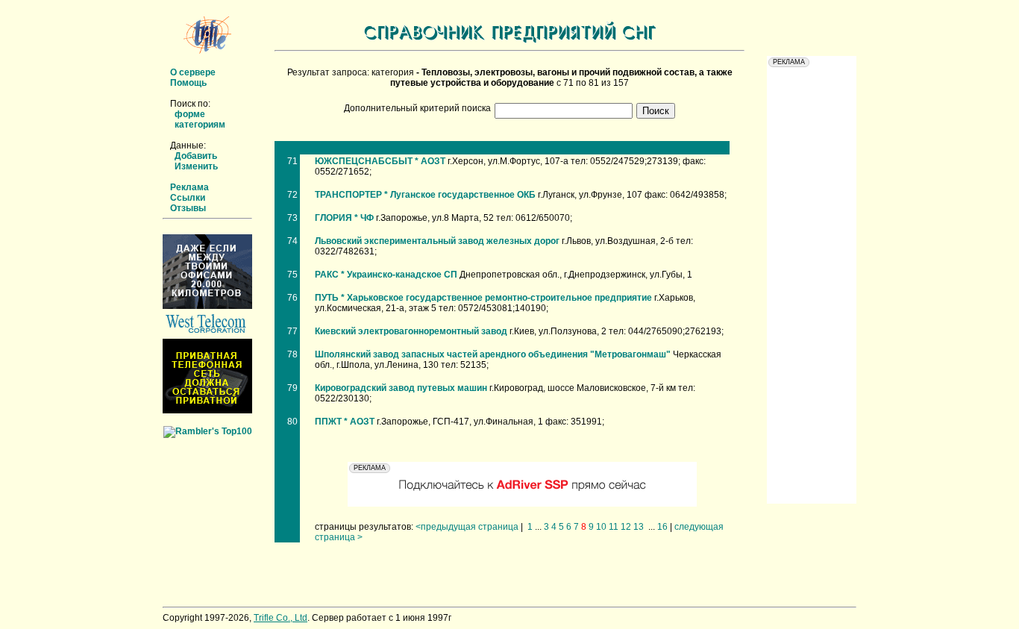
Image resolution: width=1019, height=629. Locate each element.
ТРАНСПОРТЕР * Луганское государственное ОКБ (425, 195)
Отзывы (188, 208)
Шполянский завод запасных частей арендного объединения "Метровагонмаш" (493, 354)
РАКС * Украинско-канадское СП (386, 274)
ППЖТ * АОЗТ (344, 421)
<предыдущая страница (467, 527)
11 (613, 527)
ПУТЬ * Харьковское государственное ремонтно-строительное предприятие (483, 297)
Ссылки (187, 198)
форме (190, 114)
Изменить (196, 166)
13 (638, 527)
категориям (200, 124)
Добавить (196, 156)
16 (662, 527)
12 (626, 527)
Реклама (189, 187)
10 (601, 527)
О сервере (193, 72)
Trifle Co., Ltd (280, 618)
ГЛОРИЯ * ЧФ (344, 218)
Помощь (188, 83)
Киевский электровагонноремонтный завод (411, 331)
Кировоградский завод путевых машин (401, 388)
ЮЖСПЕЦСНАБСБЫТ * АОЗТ (380, 161)
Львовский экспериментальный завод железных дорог (437, 241)
